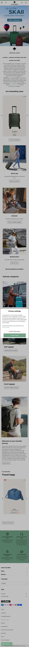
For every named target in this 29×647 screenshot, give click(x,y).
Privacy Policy (6, 327)
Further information (14, 331)
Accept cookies (15, 335)
